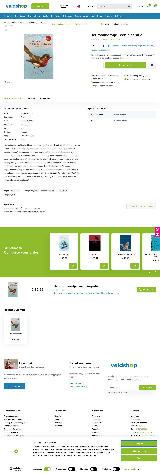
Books (45, 16)
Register (58, 416)
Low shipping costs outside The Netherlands (70, 24)
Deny (139, 458)
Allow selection (139, 451)
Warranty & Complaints (13, 419)
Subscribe (147, 388)
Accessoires (45, 98)
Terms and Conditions (13, 429)
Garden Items (34, 16)
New (92, 16)
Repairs (108, 16)
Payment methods (11, 416)
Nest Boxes (20, 16)
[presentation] (149, 272)
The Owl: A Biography (125, 254)
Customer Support (64, 6)
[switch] (71, 469)
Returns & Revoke (11, 426)
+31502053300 (76, 383)
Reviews (31, 98)
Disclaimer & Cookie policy (14, 436)
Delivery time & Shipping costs (16, 423)
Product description (13, 98)
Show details (130, 469)
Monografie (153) (31, 191)
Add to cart (128, 65)
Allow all (139, 443)
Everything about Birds (111, 39)
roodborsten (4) (47, 191)
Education (55, 16)
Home (6, 30)
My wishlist (59, 426)
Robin (94, 254)
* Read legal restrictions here (118, 392)
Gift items (67, 16)
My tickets (58, 423)
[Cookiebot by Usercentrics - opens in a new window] (16, 469)
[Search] (129, 6)
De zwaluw (63, 254)
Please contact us (15, 386)
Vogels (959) (10, 195)
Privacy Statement (11, 432)
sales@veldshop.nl (79, 387)
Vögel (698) (62, 191)
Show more (124, 58)
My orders (59, 419)
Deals (99, 16)
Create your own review (142, 206)
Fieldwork (8, 16)
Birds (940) (15, 191)
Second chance (81, 16)
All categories (39, 6)
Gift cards (119, 16)
